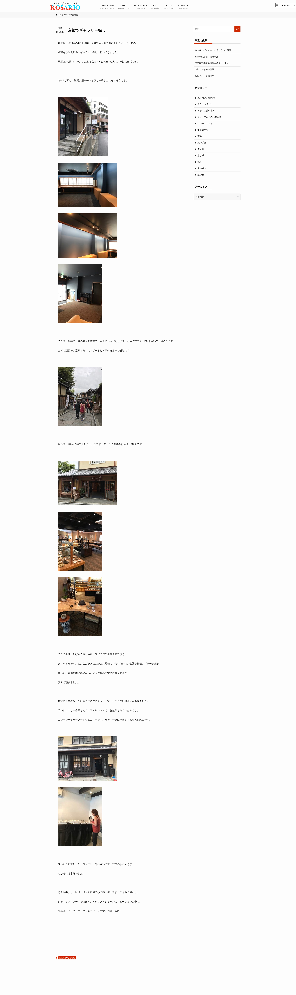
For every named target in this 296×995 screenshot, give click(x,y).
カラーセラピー (205, 104)
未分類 (200, 149)
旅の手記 (201, 143)
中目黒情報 (202, 130)
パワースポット (205, 123)
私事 (199, 162)
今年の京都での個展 (204, 69)
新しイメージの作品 (204, 76)
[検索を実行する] (237, 29)
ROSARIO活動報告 (67, 958)
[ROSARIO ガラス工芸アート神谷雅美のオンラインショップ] (65, 6)
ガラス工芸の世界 (206, 110)
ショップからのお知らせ (209, 117)
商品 (199, 136)
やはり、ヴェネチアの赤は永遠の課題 (213, 50)
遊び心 (200, 175)
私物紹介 (201, 168)
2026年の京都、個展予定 (206, 57)
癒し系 (200, 155)
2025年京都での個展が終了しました (212, 63)
